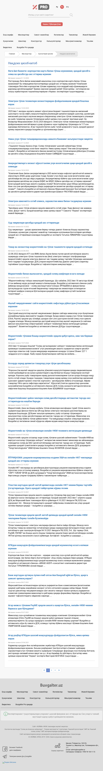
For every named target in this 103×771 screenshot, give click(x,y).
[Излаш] (71, 15)
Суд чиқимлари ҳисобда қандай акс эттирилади (33, 222)
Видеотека (7, 47)
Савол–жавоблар (41, 35)
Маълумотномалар (74, 41)
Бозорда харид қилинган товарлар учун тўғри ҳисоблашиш (39, 363)
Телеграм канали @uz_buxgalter (20, 756)
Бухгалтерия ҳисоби (45, 54)
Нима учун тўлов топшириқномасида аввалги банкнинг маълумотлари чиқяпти (50, 139)
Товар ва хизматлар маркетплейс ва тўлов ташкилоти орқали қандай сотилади (50, 247)
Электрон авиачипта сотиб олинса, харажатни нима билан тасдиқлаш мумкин (49, 201)
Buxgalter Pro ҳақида (25, 47)
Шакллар (22, 41)
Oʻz (67, 7)
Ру (57, 7)
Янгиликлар (59, 35)
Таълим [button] (90, 41)
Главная (12, 54)
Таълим (88, 698)
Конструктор (35, 698)
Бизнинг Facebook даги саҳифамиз (15, 749)
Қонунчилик (8, 41)
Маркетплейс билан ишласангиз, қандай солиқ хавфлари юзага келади (46, 273)
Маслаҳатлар (23, 35)
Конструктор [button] (36, 41)
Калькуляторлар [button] (54, 41)
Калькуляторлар (52, 698)
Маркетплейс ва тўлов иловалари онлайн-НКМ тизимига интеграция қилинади (50, 430)
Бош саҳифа (8, 35)
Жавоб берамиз (89, 35)
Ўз (62, 7)
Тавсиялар (73, 35)
